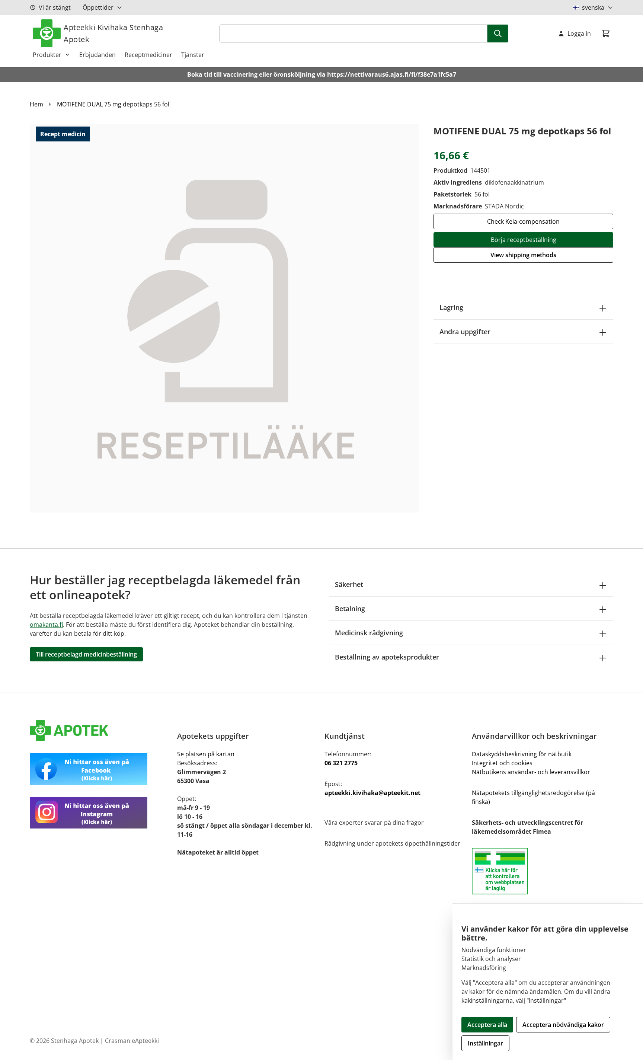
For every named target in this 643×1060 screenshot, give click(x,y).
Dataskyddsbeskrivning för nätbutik (522, 754)
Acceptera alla (487, 1025)
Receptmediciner (148, 55)
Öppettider (98, 7)
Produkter (47, 55)
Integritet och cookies (502, 763)
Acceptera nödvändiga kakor (563, 1025)
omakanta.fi (46, 624)
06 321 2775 (341, 763)
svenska (593, 7)
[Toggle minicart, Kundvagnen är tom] (606, 33)
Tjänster (192, 55)
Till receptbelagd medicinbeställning (86, 654)
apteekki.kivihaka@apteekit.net (372, 793)
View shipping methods (523, 255)
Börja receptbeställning (523, 240)
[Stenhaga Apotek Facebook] (100, 769)
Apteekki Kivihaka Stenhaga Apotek (113, 33)
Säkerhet (349, 584)
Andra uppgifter (464, 331)
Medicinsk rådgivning (369, 632)
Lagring (451, 307)
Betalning (350, 608)
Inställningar (485, 1043)
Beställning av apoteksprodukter (387, 656)
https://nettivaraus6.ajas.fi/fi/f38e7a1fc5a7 (391, 74)
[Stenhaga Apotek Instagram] (100, 812)
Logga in (579, 33)
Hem (36, 104)
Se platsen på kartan (205, 754)
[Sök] (497, 33)
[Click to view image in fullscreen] (224, 318)
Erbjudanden (97, 55)
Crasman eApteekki (132, 1041)
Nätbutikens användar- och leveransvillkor (531, 772)
